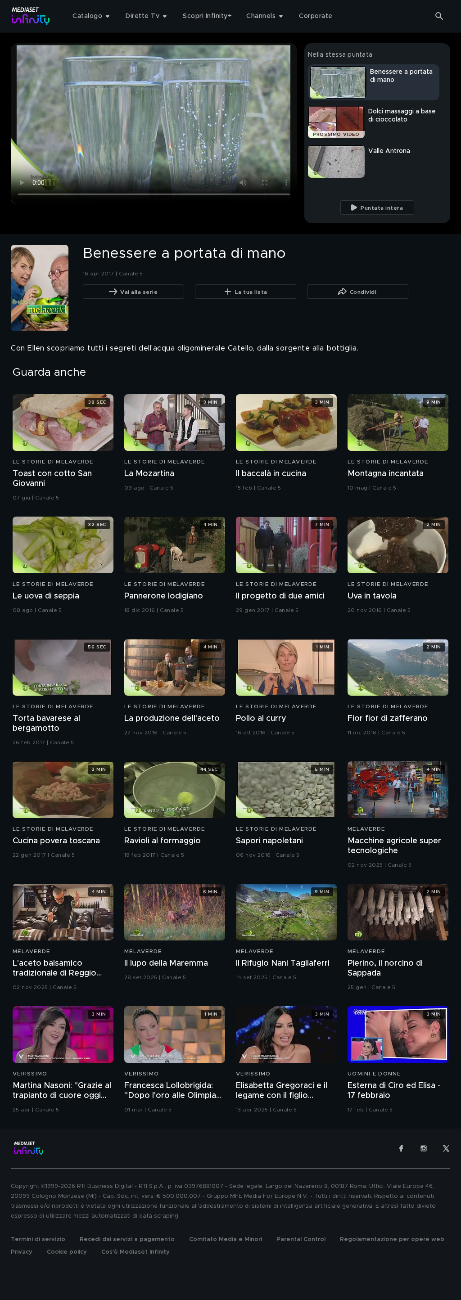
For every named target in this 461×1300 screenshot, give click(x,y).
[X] (446, 1148)
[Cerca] (439, 16)
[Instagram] (424, 1148)
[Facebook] (401, 1148)
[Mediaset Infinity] (31, 16)
